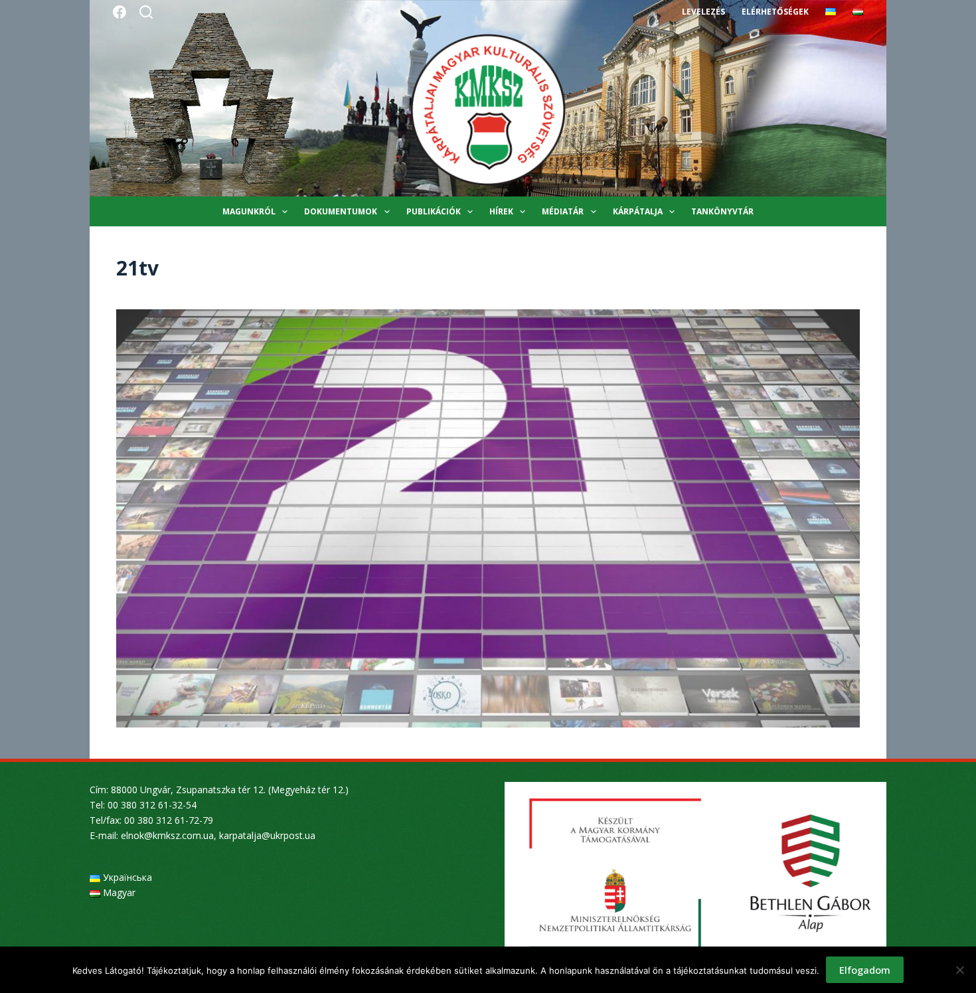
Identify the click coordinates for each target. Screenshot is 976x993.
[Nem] (959, 969)
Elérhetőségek (775, 11)
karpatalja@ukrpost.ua (267, 835)
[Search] (146, 12)
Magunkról (249, 211)
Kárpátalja (638, 211)
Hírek (501, 211)
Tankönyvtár (722, 211)
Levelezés (703, 11)
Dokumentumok (340, 211)
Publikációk (433, 211)
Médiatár (563, 211)
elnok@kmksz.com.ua (167, 835)
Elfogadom (864, 969)
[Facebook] (119, 12)
